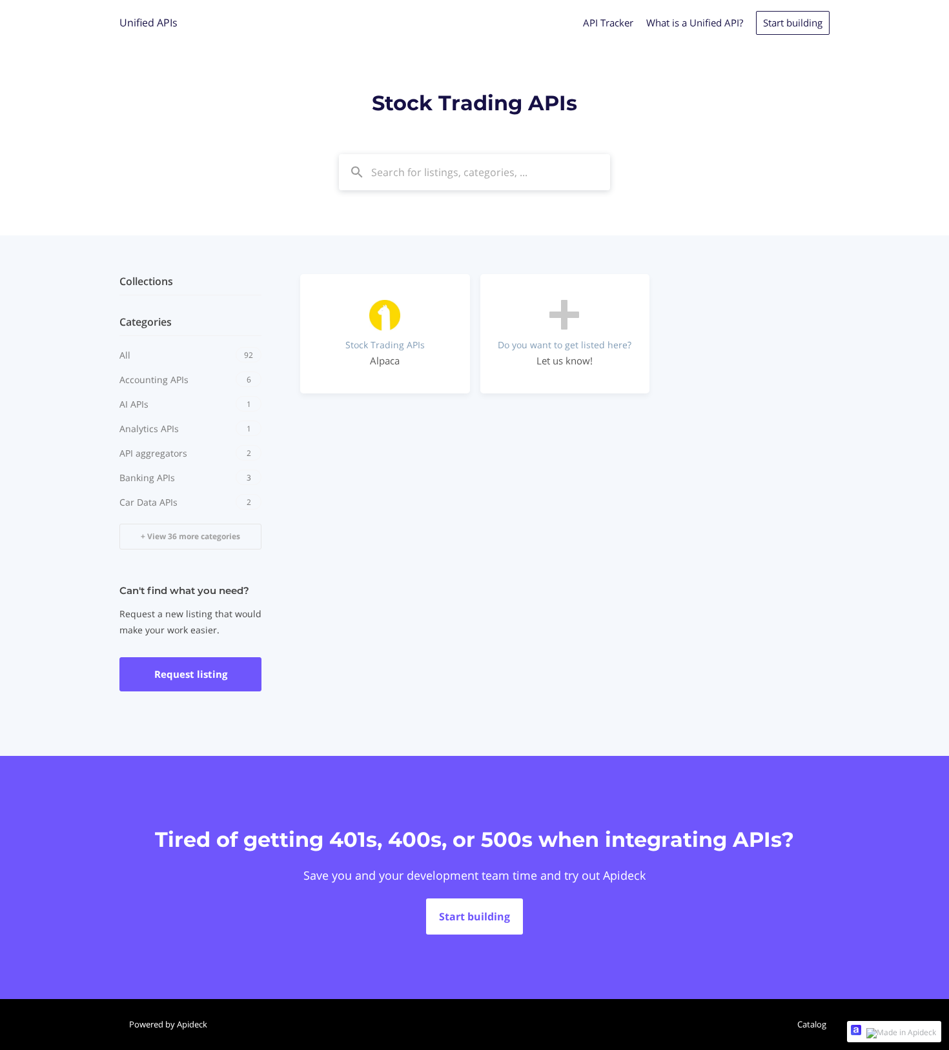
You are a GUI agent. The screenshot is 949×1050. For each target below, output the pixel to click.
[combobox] (474, 172)
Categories (145, 322)
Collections (146, 281)
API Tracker (608, 22)
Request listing (190, 674)
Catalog (811, 1024)
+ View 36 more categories (190, 536)
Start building (792, 22)
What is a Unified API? (694, 22)
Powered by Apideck (168, 1024)
